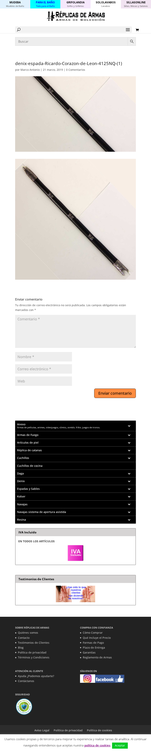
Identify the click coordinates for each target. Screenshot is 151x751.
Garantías (89, 652)
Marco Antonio (30, 70)
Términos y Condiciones (33, 657)
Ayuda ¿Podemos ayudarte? (36, 676)
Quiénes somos (28, 632)
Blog (21, 647)
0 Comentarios (75, 70)
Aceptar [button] (120, 745)
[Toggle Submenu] (129, 426)
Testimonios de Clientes (33, 642)
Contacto (23, 638)
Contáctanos (26, 681)
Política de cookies (99, 730)
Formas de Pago (93, 642)
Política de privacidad (32, 652)
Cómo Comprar (93, 632)
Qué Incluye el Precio (97, 638)
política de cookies (97, 745)
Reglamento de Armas (97, 657)
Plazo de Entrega (94, 647)
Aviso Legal (41, 730)
